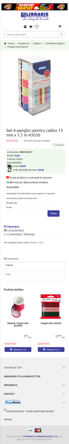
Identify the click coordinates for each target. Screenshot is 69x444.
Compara (59, 145)
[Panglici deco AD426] (51, 307)
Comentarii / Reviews (21, 234)
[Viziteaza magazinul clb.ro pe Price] (29, 411)
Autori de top (13, 367)
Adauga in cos (20, 350)
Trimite (53, 213)
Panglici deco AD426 (51, 323)
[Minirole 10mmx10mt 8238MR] (18, 307)
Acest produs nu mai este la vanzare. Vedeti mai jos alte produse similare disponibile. (29, 182)
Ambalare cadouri (55, 43)
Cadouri (37, 43)
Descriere (12, 226)
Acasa (11, 43)
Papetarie (23, 43)
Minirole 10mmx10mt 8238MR (17, 324)
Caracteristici (15, 230)
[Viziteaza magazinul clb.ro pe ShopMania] (13, 402)
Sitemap (8, 419)
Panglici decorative (17, 46)
